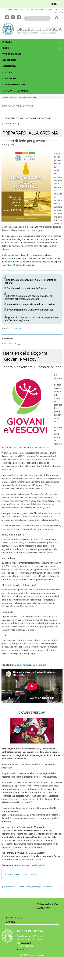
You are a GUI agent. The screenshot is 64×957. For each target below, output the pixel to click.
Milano (42, 887)
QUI (13, 265)
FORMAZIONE (9, 78)
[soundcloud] (19, 16)
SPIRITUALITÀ (9, 66)
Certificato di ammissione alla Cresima (27, 288)
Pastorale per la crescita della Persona (16, 97)
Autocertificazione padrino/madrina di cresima (31, 304)
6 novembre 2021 (11, 887)
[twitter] (7, 16)
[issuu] (13, 16)
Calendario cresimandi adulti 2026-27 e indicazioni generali (31, 281)
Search (56, 18)
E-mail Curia (22, 949)
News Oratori (7, 338)
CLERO (5, 48)
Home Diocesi (43, 908)
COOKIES (10, 922)
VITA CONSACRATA (11, 54)
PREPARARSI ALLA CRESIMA (30, 133)
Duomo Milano (25, 887)
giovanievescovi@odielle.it (31, 865)
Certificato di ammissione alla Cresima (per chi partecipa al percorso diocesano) (29, 297)
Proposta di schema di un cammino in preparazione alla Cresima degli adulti (31, 319)
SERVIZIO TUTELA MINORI (15, 91)
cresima (13, 328)
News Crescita (45, 118)
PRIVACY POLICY (14, 918)
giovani (21, 328)
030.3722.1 (26, 943)
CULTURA (7, 72)
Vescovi (49, 887)
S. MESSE (7, 42)
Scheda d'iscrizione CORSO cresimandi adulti (30, 309)
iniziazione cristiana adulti (13, 118)
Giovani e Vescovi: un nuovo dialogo (21, 874)
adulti (6, 328)
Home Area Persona (47, 904)
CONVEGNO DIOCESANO (14, 84)
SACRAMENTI (9, 60)
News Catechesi (32, 118)
